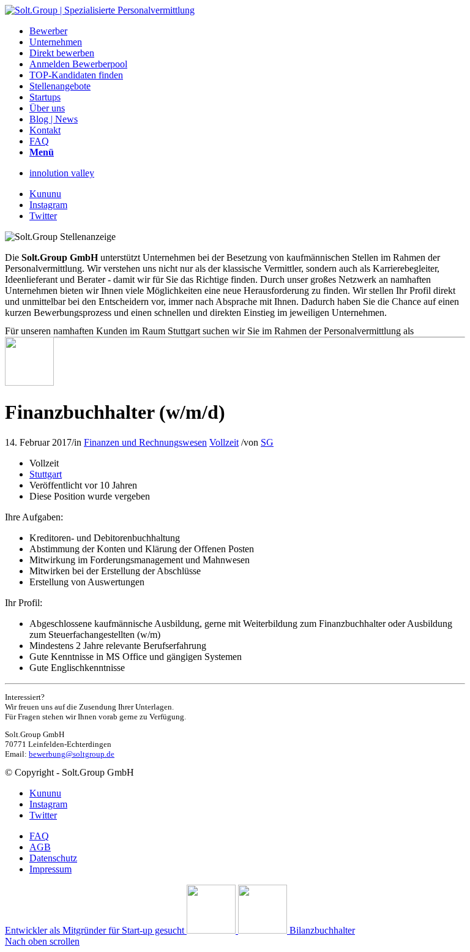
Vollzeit (224, 442)
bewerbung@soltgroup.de (71, 754)
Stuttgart (45, 474)
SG (267, 442)
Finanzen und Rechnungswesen (145, 442)
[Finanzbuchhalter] (29, 382)
